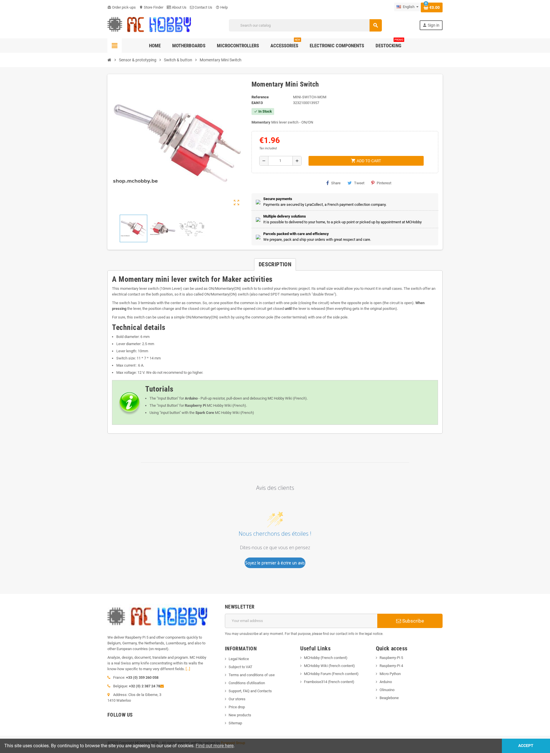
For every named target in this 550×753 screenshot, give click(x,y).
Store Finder (151, 7)
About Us (178, 7)
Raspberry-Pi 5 (391, 658)
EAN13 (257, 103)
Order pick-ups (121, 7)
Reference (260, 97)
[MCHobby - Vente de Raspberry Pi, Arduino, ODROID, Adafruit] (149, 25)
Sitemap (235, 723)
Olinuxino (387, 690)
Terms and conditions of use (252, 675)
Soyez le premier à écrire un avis (275, 563)
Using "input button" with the (182, 412)
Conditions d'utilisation (247, 683)
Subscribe (412, 621)
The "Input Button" (164, 398)
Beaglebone (389, 698)
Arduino (386, 682)
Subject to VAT (240, 667)
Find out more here (214, 745)
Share (336, 183)
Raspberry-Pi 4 (391, 666)
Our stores (237, 699)
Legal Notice (239, 659)
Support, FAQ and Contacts (250, 691)
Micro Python (390, 674)
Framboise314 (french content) (329, 682)
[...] (188, 669)
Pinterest (384, 183)
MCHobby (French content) (325, 658)
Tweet (359, 183)
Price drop (237, 707)
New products (240, 715)
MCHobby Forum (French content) (331, 674)
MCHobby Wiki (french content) (329, 666)
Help (222, 7)
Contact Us (203, 7)
